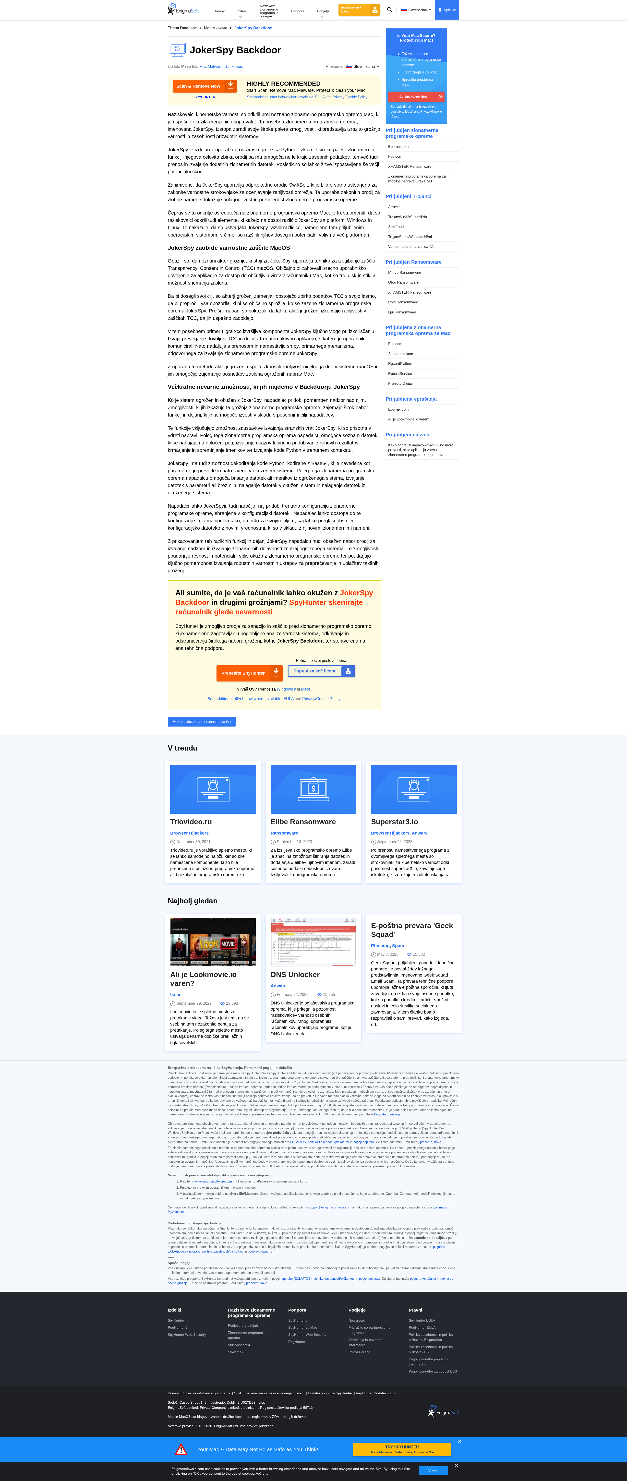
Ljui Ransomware (402, 312)
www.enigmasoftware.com (213, 1181)
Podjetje (323, 11)
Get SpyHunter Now (413, 96)
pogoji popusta (363, 1142)
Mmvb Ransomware (404, 272)
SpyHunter (176, 1320)
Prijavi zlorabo (359, 1352)
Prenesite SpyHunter (243, 673)
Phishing (380, 945)
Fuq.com (395, 156)
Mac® (306, 689)
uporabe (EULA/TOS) (296, 1278)
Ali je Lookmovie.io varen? (409, 419)
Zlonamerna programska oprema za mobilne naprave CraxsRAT (417, 178)
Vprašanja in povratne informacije (366, 1342)
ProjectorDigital (400, 383)
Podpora (297, 11)
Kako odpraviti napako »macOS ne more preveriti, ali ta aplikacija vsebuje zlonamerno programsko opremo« (420, 450)
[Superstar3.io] (414, 789)
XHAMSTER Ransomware (409, 166)
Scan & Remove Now (198, 86)
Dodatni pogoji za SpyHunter (330, 1393)
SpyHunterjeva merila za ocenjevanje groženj (269, 1393)
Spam (398, 945)
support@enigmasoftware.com (329, 1207)
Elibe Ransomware (303, 822)
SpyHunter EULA (422, 1320)
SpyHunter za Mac (302, 1327)
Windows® (286, 689)
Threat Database (182, 28)
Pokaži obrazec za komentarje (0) (202, 721)
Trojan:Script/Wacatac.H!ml (410, 237)
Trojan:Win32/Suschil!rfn (407, 217)
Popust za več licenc (315, 671)
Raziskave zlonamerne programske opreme (269, 11)
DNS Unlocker (295, 974)
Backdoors (234, 66)
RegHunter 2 (178, 1327)
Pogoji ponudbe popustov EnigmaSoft (428, 1361)
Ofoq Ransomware (403, 282)
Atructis (394, 207)
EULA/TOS (298, 1142)
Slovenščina (417, 10)
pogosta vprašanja (423, 1278)
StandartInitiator (400, 354)
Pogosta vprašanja (387, 1114)
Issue (175, 994)
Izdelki (242, 11)
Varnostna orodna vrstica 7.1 (411, 246)
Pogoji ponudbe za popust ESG (433, 1371)
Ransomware (284, 833)
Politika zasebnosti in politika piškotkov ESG (431, 1349)
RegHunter (296, 1342)
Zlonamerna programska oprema (247, 1335)
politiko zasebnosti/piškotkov (328, 1142)
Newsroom (357, 1320)
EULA (320, 97)
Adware (420, 833)
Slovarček (235, 1352)
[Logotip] (183, 9)
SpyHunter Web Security (187, 1335)
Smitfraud (396, 227)
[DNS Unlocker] (313, 942)
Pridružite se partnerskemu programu (369, 1330)
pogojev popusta (259, 1251)
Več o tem (263, 1473)
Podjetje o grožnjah (243, 1325)
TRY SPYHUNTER (402, 1449)
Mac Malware (215, 28)
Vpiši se (450, 10)
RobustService (400, 373)
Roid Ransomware (403, 302)
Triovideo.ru (191, 822)
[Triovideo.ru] (213, 789)
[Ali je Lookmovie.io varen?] (213, 942)
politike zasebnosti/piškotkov (222, 1251)
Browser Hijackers (189, 833)
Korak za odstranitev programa (206, 1393)
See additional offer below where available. (280, 97)
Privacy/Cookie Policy (349, 97)
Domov (219, 11)
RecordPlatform (400, 363)
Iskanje (389, 9)
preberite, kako (430, 1142)
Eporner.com (398, 146)
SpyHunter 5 (298, 1320)
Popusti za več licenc (351, 9)
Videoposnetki (239, 1345)
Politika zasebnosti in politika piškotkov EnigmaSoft (431, 1337)
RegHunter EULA (422, 1327)
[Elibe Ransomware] (313, 789)
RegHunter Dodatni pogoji (376, 1393)
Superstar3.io (394, 822)
